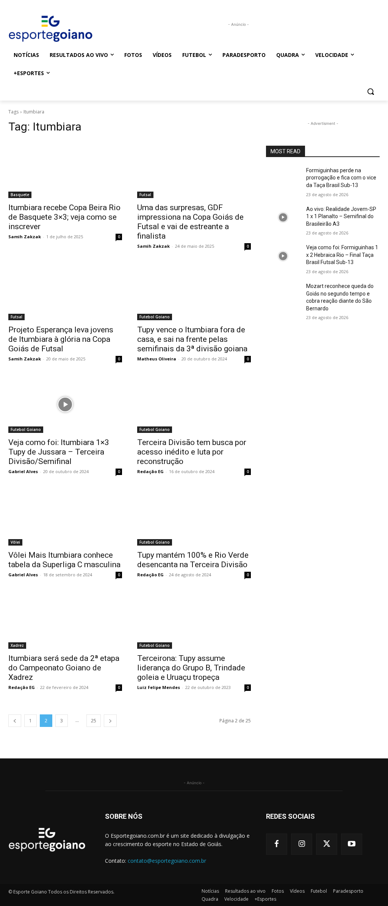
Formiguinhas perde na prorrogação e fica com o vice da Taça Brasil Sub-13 (341, 177)
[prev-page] (14, 720)
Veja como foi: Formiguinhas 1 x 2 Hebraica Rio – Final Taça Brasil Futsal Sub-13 (342, 254)
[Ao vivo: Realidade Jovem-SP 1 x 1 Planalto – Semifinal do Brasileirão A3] (283, 218)
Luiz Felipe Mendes (158, 687)
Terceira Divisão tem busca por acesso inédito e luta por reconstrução (191, 452)
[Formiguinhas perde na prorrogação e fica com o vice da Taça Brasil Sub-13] (283, 179)
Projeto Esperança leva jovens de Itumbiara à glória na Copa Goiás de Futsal (60, 339)
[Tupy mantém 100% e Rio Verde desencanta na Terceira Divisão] (194, 517)
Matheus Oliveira (156, 359)
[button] (370, 91)
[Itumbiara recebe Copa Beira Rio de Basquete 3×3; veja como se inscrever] (65, 169)
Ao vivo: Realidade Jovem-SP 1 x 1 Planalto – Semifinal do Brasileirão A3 (341, 216)
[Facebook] (276, 844)
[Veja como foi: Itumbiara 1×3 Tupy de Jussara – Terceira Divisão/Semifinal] (65, 404)
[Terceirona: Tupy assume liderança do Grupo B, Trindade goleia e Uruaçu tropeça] (194, 620)
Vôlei (15, 542)
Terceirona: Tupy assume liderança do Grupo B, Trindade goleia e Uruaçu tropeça (191, 668)
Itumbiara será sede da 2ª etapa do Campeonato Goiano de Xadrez (63, 668)
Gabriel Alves (23, 471)
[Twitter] (326, 844)
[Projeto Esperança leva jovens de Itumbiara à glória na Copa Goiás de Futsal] (65, 291)
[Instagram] (301, 844)
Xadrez (17, 645)
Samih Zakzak (24, 236)
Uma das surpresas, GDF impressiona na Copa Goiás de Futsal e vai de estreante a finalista (190, 222)
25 (93, 720)
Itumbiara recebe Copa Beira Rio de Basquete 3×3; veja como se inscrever (64, 217)
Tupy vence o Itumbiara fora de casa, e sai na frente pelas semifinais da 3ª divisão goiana (192, 339)
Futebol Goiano (154, 316)
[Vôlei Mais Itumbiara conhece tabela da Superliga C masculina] (65, 517)
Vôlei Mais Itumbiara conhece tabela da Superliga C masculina (64, 560)
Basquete (20, 194)
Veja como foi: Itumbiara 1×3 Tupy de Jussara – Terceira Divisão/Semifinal (58, 452)
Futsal (145, 194)
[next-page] (110, 720)
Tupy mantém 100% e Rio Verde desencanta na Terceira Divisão (193, 560)
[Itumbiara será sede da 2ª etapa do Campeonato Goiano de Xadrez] (65, 620)
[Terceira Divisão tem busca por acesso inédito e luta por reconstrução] (194, 404)
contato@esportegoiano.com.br (167, 860)
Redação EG (150, 471)
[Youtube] (351, 844)
